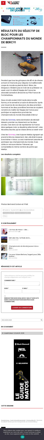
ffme (5, 216)
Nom (6, 288)
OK (23, 437)
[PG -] (22, 167)
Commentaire (10, 280)
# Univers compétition (22, 213)
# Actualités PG (8, 213)
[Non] (41, 434)
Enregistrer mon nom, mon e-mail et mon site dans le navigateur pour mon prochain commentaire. (21, 299)
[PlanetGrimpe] (13, 2)
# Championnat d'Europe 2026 (13, 333)
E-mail (25, 288)
